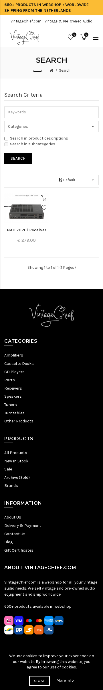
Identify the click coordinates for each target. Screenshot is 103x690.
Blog (8, 542)
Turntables (14, 413)
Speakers (13, 396)
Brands (11, 485)
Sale (8, 469)
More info (65, 680)
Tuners (10, 404)
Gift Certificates (18, 550)
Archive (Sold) (17, 477)
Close (39, 681)
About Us (12, 517)
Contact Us (14, 533)
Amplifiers (13, 355)
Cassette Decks (19, 363)
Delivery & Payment (22, 525)
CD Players (14, 371)
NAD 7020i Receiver (26, 229)
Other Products (18, 421)
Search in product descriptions (39, 138)
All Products (15, 452)
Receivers (13, 388)
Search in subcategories (32, 144)
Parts (9, 380)
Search (64, 70)
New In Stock (16, 461)
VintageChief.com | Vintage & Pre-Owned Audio (51, 21)
